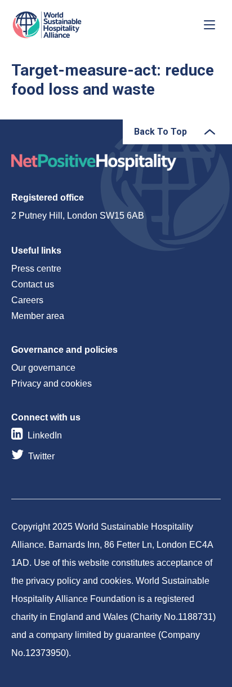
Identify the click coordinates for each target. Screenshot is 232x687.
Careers (27, 300)
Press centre (36, 268)
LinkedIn (45, 435)
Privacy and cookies (51, 383)
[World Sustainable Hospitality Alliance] (70, 25)
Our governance (43, 368)
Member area (37, 316)
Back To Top (160, 131)
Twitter (41, 456)
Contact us (32, 284)
